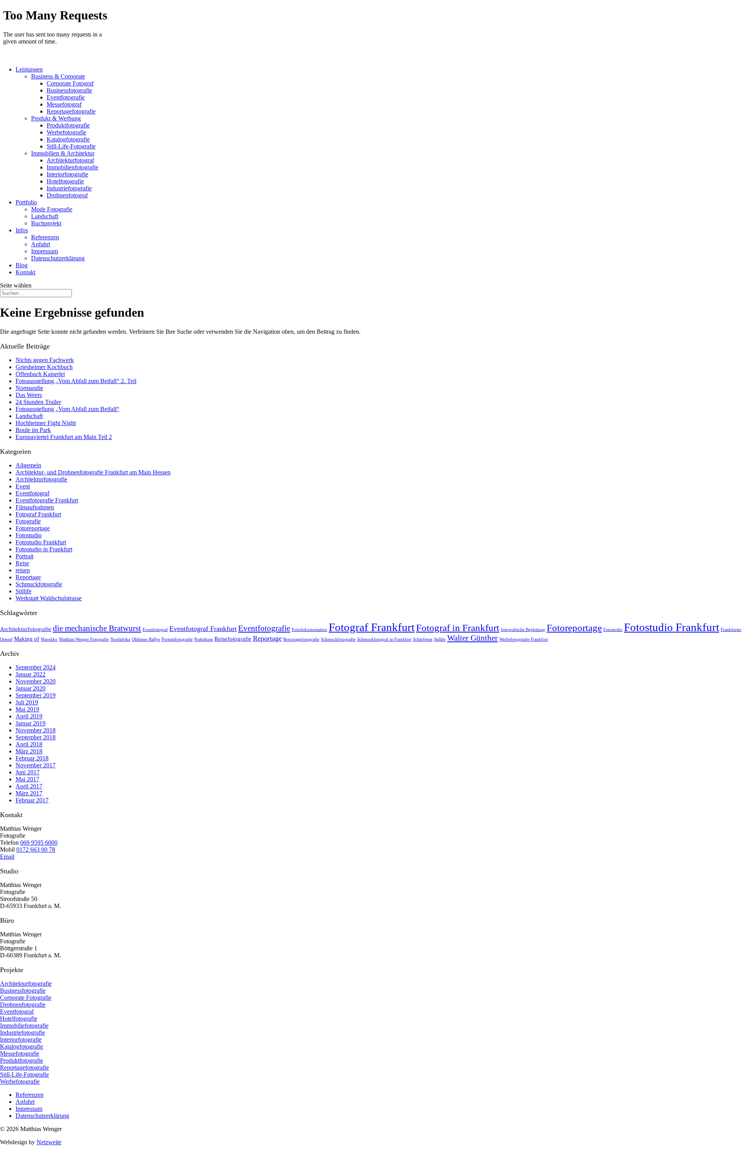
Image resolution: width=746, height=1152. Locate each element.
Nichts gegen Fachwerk (45, 360)
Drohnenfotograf (67, 195)
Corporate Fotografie (25, 997)
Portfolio (26, 202)
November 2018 (36, 730)
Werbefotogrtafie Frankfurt (523, 639)
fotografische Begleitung (523, 629)
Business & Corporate (58, 76)
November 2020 (36, 681)
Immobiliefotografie (24, 1025)
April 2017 (29, 786)
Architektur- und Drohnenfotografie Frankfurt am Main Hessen (93, 472)
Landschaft (44, 216)
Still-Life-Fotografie (71, 146)
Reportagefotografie (71, 111)
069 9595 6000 (39, 842)
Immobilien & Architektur (62, 153)
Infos (22, 230)
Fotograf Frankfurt (38, 514)
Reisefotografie (232, 638)
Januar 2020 (30, 688)
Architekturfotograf (70, 160)
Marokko (49, 639)
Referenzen (45, 237)
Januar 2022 (30, 674)
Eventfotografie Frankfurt (47, 500)
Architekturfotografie (41, 479)
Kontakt (25, 272)
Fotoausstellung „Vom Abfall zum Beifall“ (67, 409)
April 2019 (29, 716)
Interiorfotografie (67, 174)
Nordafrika (120, 639)
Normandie (29, 388)
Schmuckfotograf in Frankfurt (384, 639)
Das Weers (29, 395)
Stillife (23, 591)
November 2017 (36, 765)
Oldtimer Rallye (146, 639)
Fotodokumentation (309, 629)
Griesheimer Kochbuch (44, 367)
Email (7, 856)
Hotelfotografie (65, 181)
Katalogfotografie (68, 139)
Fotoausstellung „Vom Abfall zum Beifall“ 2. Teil (76, 381)
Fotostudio (29, 535)
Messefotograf (64, 104)
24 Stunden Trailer (38, 402)
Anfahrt (40, 244)
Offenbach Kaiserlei (40, 374)
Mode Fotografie (51, 209)
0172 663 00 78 (35, 849)
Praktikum (203, 639)
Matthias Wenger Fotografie (84, 639)
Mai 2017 (27, 779)
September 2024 (36, 667)
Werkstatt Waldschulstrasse (49, 598)
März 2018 (29, 751)
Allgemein (28, 465)
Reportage (28, 577)
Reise (22, 563)
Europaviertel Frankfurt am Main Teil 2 (64, 437)
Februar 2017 (32, 800)
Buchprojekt (46, 223)
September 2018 (36, 737)
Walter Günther (472, 638)
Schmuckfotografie (39, 584)
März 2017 (29, 793)
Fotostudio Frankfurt (41, 542)
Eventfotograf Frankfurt (203, 629)
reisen (23, 570)
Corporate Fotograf (70, 83)
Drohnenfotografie (22, 1004)
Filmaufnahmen (35, 507)
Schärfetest (422, 639)
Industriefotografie (69, 188)
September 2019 (36, 695)
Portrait (24, 556)
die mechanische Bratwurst (97, 628)
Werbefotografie (66, 132)
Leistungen (29, 69)
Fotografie (28, 521)
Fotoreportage (33, 528)
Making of (26, 638)
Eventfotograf (32, 493)
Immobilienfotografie (72, 167)
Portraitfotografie (177, 639)
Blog (22, 265)
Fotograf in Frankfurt (457, 627)
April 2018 (29, 744)
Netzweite (49, 1142)
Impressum (44, 251)
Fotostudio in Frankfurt (44, 549)
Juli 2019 (27, 702)
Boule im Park (33, 430)
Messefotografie (19, 1053)
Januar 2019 (30, 723)
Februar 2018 (32, 758)
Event (23, 486)
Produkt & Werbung (56, 118)
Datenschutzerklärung (58, 258)
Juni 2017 (28, 772)
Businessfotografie (69, 90)
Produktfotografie (68, 125)
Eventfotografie (66, 97)
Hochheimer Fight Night (46, 423)
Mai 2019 (27, 709)
